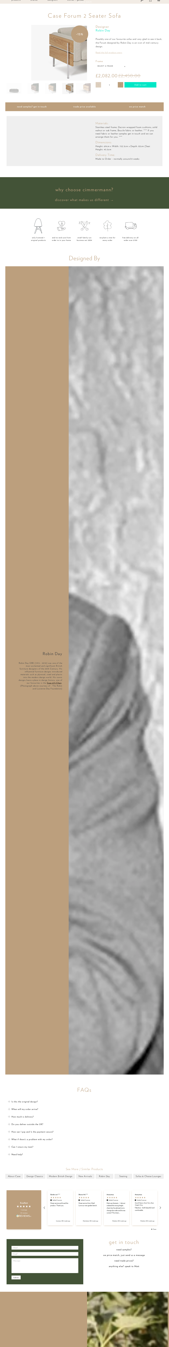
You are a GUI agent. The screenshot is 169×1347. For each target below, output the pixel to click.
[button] (45, 1208)
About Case (14, 1176)
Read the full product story (109, 52)
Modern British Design (60, 1176)
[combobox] (111, 66)
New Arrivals (85, 1176)
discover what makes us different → (84, 200)
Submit (16, 1278)
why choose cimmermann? (84, 189)
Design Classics (35, 1176)
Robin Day (103, 30)
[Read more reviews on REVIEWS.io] (23, 1216)
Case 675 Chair (54, 683)
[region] (102, 1208)
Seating (123, 1176)
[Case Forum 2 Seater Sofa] (50, 52)
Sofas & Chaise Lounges (148, 1176)
